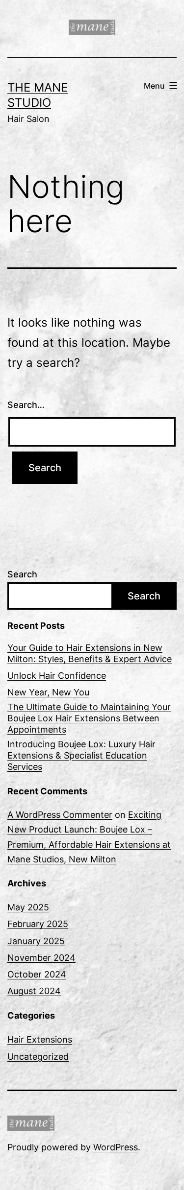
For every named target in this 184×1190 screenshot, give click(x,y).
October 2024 (36, 974)
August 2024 (34, 991)
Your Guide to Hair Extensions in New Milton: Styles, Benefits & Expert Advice (89, 653)
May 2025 (28, 907)
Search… (26, 405)
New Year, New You (48, 692)
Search (22, 574)
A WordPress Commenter (59, 814)
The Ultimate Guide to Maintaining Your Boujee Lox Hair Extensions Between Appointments (89, 718)
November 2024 (41, 957)
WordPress (115, 1147)
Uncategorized (38, 1056)
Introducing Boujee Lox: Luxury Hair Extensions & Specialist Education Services (81, 755)
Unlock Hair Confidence (56, 675)
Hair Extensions (39, 1039)
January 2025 (36, 941)
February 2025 (37, 924)
